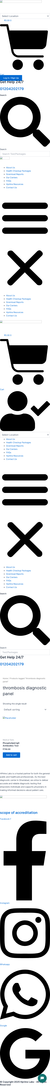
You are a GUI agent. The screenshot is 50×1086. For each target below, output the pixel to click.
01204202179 (12, 89)
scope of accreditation (19, 813)
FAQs (8, 181)
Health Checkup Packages (18, 171)
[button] (25, 243)
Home (5, 678)
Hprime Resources (14, 184)
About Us (10, 167)
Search (3, 95)
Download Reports (15, 174)
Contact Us (11, 187)
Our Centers (12, 177)
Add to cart (11, 755)
